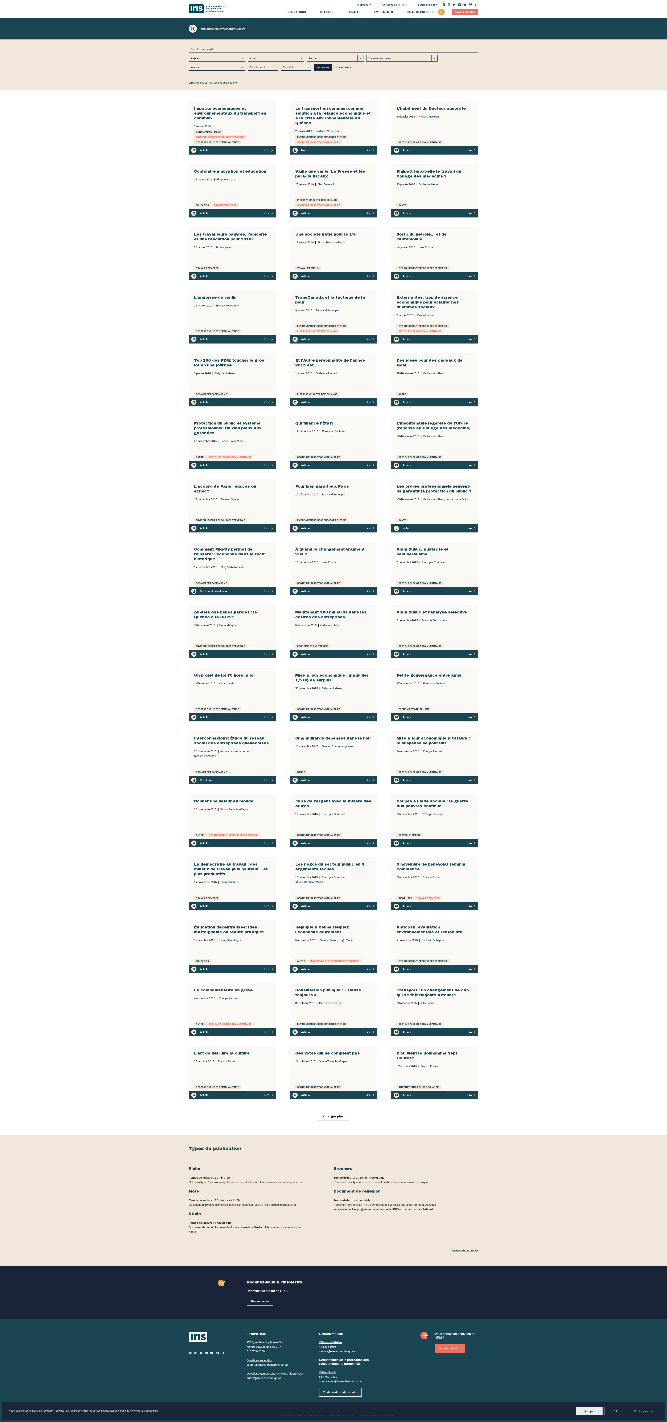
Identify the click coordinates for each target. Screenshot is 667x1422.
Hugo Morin (345, 940)
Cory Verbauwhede (232, 567)
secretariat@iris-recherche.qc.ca (267, 1364)
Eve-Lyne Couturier (228, 305)
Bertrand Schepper (327, 131)
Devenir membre (464, 12)
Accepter (589, 1411)
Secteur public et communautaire (217, 142)
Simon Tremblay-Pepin (331, 242)
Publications (296, 12)
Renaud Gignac (230, 499)
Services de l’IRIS (393, 4)
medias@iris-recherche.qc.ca (337, 1351)
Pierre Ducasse (229, 882)
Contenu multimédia (208, 132)
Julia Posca (426, 247)
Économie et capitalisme (211, 394)
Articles (327, 12)
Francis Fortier (431, 877)
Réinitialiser (345, 67)
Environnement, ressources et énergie (220, 137)
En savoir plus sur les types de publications (213, 83)
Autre (402, 394)
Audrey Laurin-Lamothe (234, 751)
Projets (353, 12)
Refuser (617, 1411)
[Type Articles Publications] (276, 58)
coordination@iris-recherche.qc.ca (340, 1381)
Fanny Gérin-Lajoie (230, 940)
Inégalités (405, 898)
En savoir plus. (150, 1410)
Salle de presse (419, 12)
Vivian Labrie (226, 683)
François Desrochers (434, 620)
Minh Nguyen (224, 247)
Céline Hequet (426, 315)
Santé (402, 205)
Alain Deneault (326, 184)
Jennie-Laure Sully (232, 441)
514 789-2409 (256, 1351)
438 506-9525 (327, 1346)
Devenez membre (450, 1348)
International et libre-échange (317, 200)
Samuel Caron (328, 940)
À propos (362, 4)
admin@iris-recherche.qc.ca (264, 1378)
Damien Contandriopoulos (337, 746)
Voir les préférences (645, 1411)
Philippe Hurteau (429, 116)
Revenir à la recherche (465, 1250)
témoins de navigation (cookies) (47, 1410)
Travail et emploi (225, 205)
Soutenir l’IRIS (427, 4)
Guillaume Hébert (429, 184)
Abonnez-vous (259, 1301)
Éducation (202, 205)
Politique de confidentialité (340, 1392)
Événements (383, 12)
